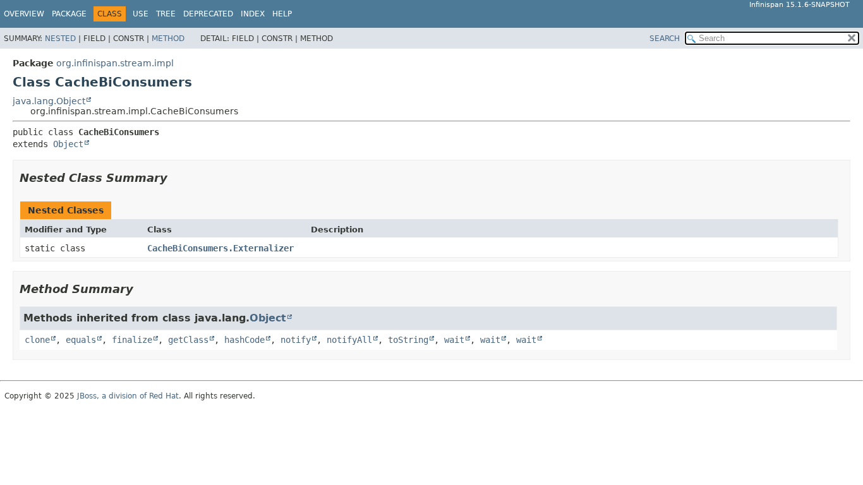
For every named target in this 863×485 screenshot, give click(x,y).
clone (37, 340)
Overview (24, 13)
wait (454, 340)
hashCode (244, 340)
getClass (188, 340)
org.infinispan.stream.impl (115, 63)
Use (140, 13)
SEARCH (664, 38)
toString (408, 340)
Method (168, 38)
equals (81, 340)
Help (282, 13)
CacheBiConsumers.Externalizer (220, 248)
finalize (132, 340)
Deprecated (208, 13)
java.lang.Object (49, 101)
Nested (60, 38)
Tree (166, 13)
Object (68, 144)
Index (253, 13)
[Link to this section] (176, 177)
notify (296, 340)
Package (69, 13)
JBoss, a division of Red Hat (128, 396)
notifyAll (349, 340)
